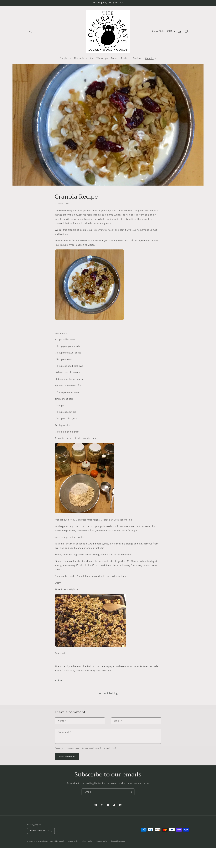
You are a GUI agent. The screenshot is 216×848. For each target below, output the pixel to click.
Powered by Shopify (57, 841)
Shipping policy (102, 841)
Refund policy (73, 841)
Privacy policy (87, 841)
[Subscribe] (131, 791)
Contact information (118, 841)
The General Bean (41, 841)
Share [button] (60, 680)
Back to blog (110, 693)
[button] (30, 31)
